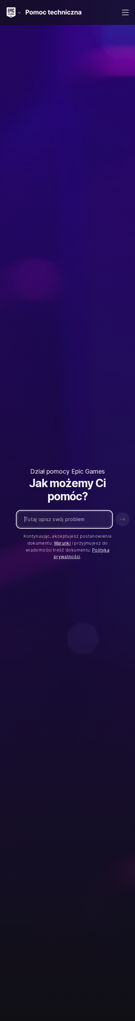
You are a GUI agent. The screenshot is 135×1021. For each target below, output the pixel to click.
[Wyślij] (122, 519)
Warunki (62, 543)
